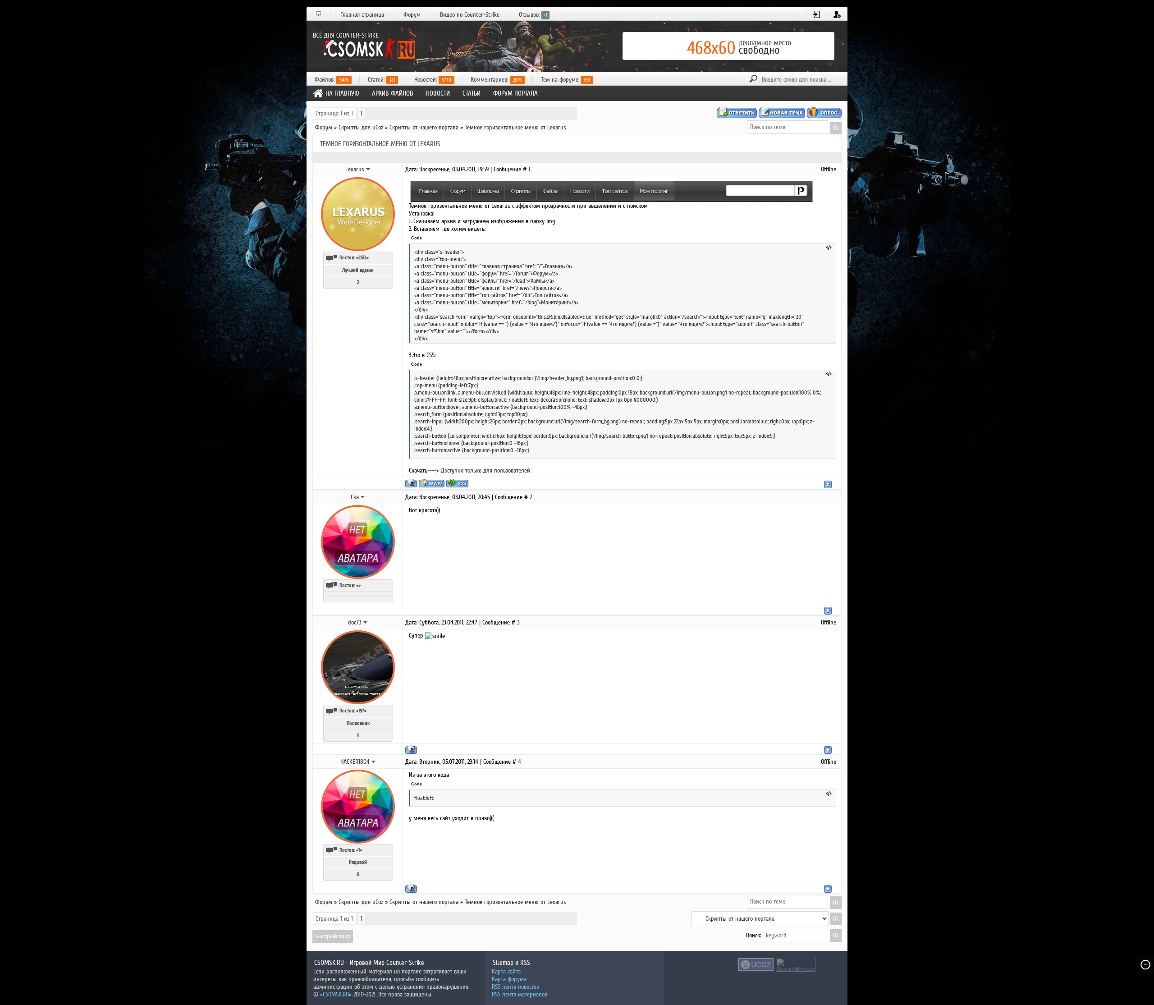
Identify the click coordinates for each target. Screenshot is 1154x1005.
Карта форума (509, 979)
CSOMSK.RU (336, 994)
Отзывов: (533, 14)
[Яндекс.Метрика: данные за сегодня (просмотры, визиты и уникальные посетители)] (795, 965)
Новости (438, 93)
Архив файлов (392, 93)
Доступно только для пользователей (485, 470)
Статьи (472, 93)
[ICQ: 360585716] (457, 483)
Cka (355, 497)
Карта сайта (506, 971)
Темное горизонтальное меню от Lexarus (515, 127)
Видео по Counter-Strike (469, 14)
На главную (342, 93)
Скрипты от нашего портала (423, 127)
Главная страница (362, 14)
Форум (412, 14)
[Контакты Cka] (363, 497)
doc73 (355, 622)
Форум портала (515, 93)
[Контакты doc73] (365, 622)
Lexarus (354, 169)
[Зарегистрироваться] (837, 14)
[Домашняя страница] (431, 483)
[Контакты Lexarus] (368, 169)
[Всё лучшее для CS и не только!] (363, 46)
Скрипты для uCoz (361, 127)
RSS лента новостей (516, 987)
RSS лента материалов (519, 994)
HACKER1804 (355, 762)
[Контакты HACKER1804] (373, 761)
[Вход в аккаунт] (817, 14)
